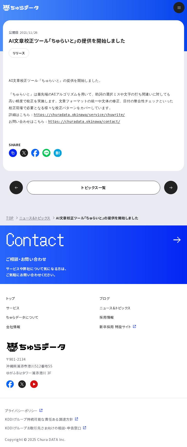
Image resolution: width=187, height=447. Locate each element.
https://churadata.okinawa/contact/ (84, 121)
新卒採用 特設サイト (115, 326)
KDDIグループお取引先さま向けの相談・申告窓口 (43, 428)
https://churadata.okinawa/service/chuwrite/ (79, 115)
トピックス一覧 (93, 187)
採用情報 (107, 317)
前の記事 (16, 187)
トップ (10, 298)
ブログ (105, 298)
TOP (10, 217)
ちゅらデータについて (22, 317)
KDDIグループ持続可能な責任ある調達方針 (39, 419)
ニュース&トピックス (34, 217)
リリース (19, 53)
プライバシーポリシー (21, 410)
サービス (13, 307)
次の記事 (171, 187)
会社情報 (13, 326)
